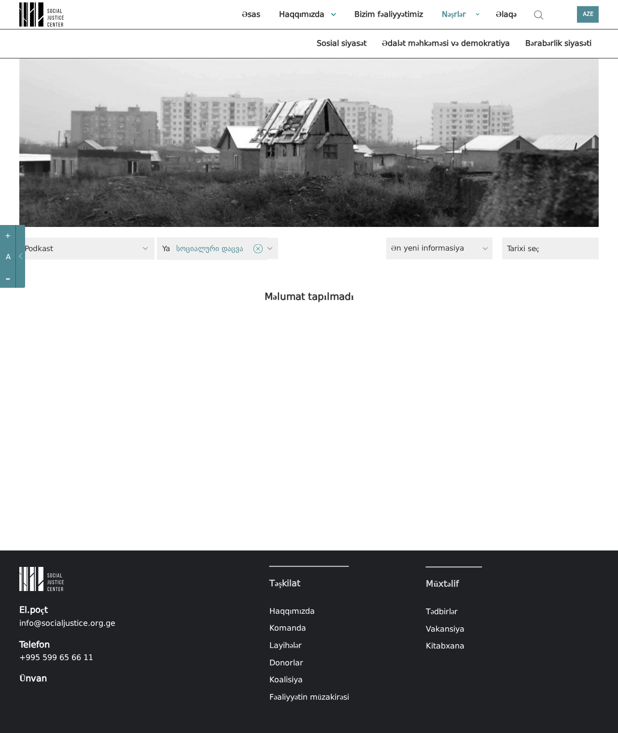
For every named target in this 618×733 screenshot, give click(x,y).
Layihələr (285, 645)
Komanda (287, 628)
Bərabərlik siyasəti (558, 43)
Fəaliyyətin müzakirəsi (309, 697)
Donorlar (286, 662)
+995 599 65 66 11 (56, 657)
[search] (538, 14)
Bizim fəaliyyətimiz (388, 14)
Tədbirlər (442, 611)
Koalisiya (286, 679)
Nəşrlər (454, 14)
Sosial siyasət (341, 43)
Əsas (251, 14)
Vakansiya (445, 629)
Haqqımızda (301, 14)
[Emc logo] (43, 14)
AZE (588, 14)
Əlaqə (506, 14)
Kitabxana (445, 645)
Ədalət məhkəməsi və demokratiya (446, 43)
